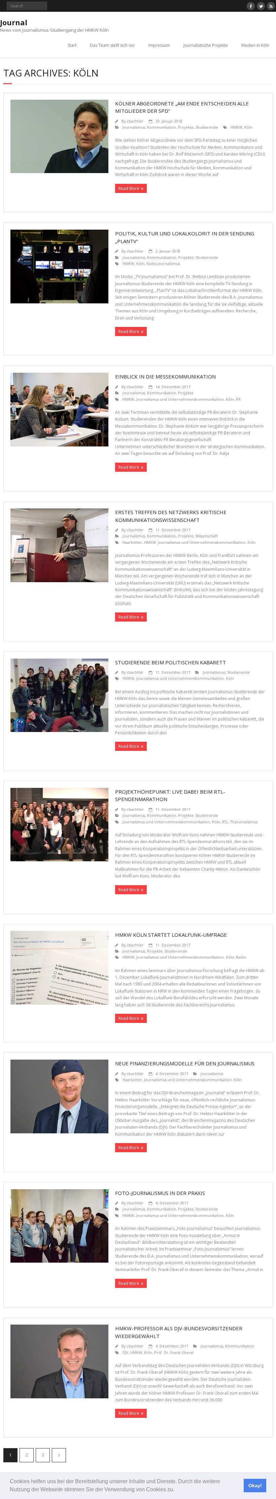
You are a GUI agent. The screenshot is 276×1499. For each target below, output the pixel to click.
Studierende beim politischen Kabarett (170, 662)
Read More (128, 188)
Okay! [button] (255, 1485)
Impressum (159, 45)
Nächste (59, 1455)
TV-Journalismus (243, 821)
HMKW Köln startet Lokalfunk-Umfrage (171, 934)
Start (72, 45)
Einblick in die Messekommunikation (165, 376)
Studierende (207, 127)
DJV (125, 1352)
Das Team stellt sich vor (112, 45)
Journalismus (134, 127)
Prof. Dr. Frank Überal (174, 1352)
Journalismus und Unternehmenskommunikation (180, 399)
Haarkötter (132, 542)
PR (238, 399)
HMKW (236, 127)
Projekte (186, 127)
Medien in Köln (255, 45)
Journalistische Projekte (205, 45)
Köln (248, 127)
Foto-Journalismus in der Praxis (160, 1193)
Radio (241, 957)
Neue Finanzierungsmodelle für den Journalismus (184, 1063)
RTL (225, 821)
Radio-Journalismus (163, 263)
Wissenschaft (207, 535)
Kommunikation (161, 127)
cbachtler (135, 121)
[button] (177, 1490)
